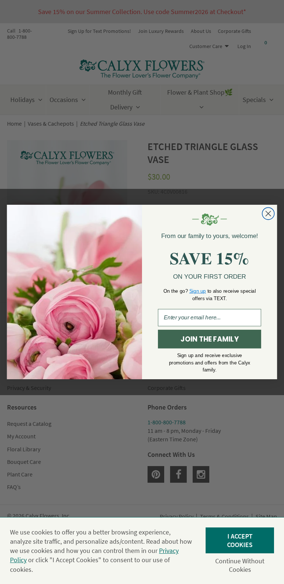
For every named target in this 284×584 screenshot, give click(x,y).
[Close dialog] (268, 214)
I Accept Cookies (240, 540)
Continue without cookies (239, 565)
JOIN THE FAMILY (209, 339)
